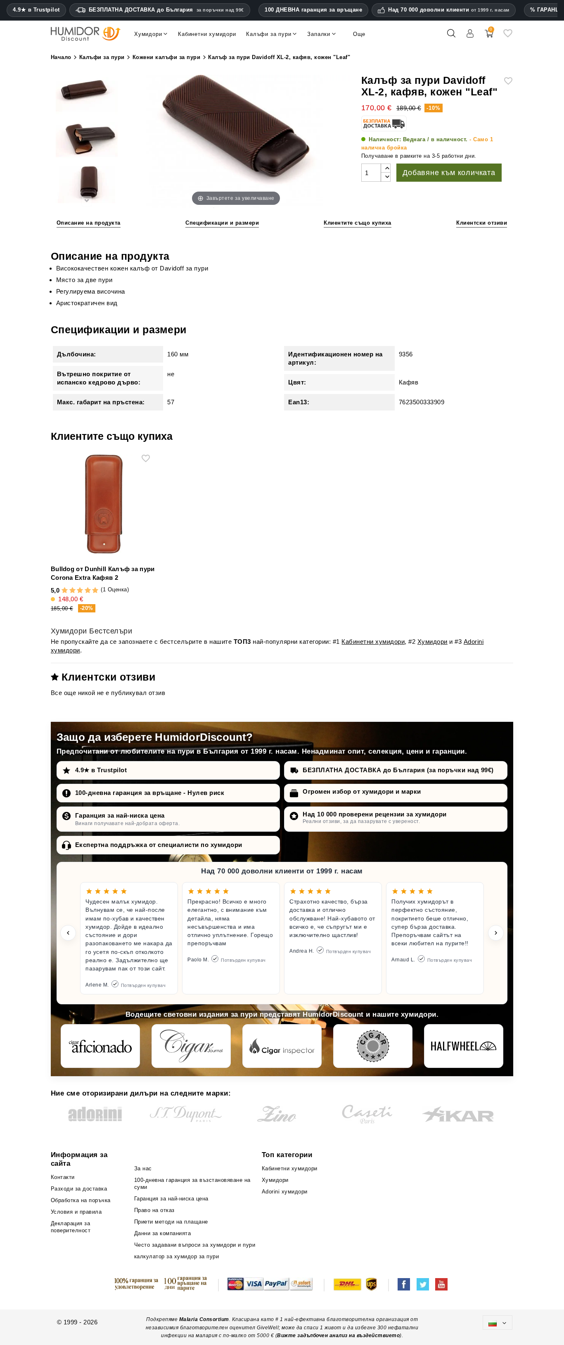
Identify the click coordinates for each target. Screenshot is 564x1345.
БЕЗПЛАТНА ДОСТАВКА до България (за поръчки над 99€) (398, 769)
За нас (143, 1168)
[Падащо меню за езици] (497, 1322)
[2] (72, 590)
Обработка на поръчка (81, 1200)
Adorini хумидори (285, 1191)
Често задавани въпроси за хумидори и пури (195, 1245)
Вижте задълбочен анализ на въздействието (338, 1335)
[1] (65, 590)
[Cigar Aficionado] (100, 1046)
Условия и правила (76, 1212)
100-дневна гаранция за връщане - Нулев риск (150, 792)
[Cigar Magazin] (372, 1046)
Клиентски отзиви (481, 223)
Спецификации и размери (222, 223)
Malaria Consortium (204, 1319)
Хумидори (432, 641)
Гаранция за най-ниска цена (120, 815)
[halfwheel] (463, 1046)
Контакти (63, 1177)
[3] (80, 590)
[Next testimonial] (496, 933)
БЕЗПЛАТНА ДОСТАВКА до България (166, 10)
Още (359, 34)
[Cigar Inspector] (282, 1046)
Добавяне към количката (449, 172)
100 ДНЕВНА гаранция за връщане (313, 10)
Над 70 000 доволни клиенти (448, 10)
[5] (95, 590)
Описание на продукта (89, 223)
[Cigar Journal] (191, 1046)
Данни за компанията (162, 1233)
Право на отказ (154, 1210)
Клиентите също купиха (357, 223)
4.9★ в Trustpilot (36, 10)
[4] (88, 590)
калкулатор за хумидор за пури (176, 1256)
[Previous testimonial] (68, 933)
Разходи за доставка (79, 1189)
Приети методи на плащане (171, 1222)
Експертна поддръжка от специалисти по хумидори (158, 844)
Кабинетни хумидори (373, 641)
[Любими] (507, 36)
